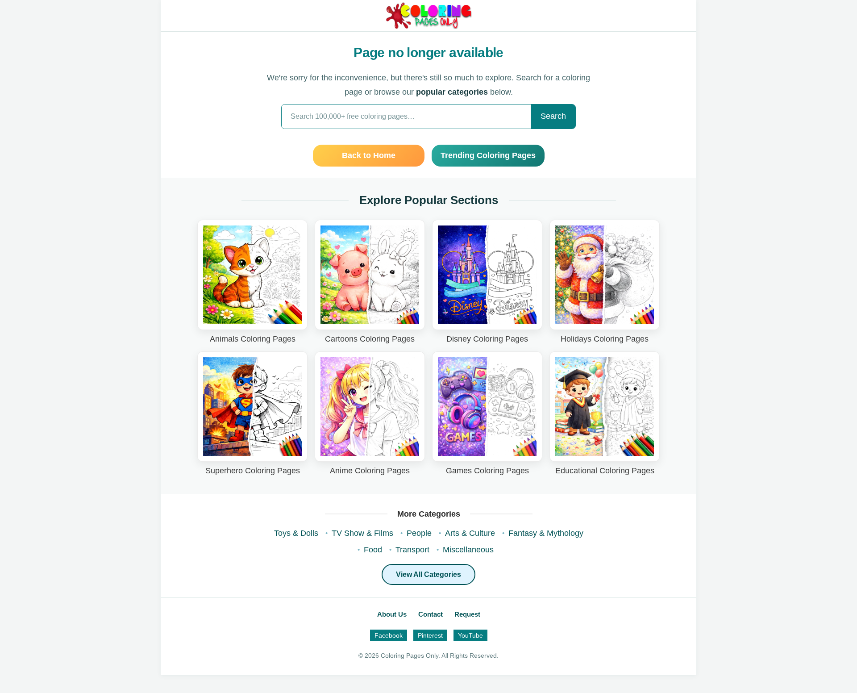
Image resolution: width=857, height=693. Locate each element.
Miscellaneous (468, 549)
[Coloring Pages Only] (428, 15)
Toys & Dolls (296, 533)
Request (467, 614)
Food (373, 549)
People (419, 533)
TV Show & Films (362, 533)
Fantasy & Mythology (545, 533)
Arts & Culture (470, 533)
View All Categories (428, 574)
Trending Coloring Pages (488, 155)
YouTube (470, 635)
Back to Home (368, 155)
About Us (392, 614)
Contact (430, 614)
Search (553, 116)
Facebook (388, 635)
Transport (412, 549)
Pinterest (430, 635)
